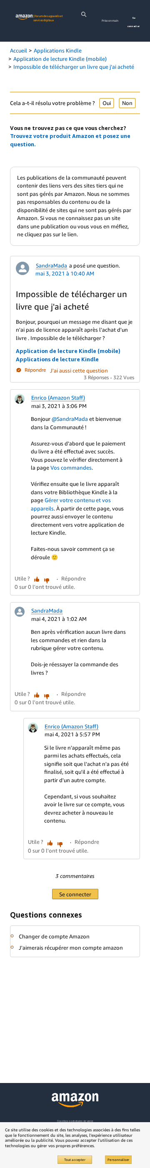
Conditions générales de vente (75, 1121)
